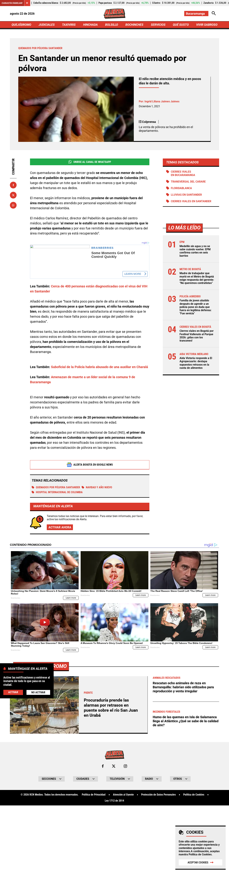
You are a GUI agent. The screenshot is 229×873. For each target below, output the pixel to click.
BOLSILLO (111, 24)
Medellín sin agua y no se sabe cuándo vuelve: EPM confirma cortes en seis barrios (195, 251)
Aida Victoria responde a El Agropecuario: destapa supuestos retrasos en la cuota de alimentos (196, 362)
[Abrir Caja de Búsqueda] (214, 13)
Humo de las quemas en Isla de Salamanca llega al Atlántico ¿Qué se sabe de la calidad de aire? (185, 721)
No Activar (38, 692)
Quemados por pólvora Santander (58, 487)
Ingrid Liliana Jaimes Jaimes (162, 101)
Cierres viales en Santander (191, 201)
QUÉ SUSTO (181, 24)
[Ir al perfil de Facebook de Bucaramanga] (103, 766)
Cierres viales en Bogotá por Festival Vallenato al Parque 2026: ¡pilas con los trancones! (197, 335)
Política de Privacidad (93, 794)
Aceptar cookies (198, 862)
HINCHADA (90, 24)
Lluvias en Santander (186, 194)
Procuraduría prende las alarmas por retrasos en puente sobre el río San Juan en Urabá (111, 708)
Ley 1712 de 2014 (114, 800)
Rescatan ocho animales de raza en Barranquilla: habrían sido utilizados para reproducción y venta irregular (183, 687)
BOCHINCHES (134, 24)
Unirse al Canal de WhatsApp (92, 162)
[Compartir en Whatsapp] (13, 205)
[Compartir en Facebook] (13, 185)
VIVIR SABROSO (206, 24)
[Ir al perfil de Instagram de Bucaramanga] (125, 766)
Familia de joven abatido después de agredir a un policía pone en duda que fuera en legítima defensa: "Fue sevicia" (196, 307)
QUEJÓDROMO (21, 24)
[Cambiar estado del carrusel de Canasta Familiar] (27, 3)
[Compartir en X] (13, 195)
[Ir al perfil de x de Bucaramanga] (113, 766)
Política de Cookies (200, 854)
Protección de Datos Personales (158, 794)
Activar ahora (59, 527)
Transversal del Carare (188, 181)
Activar (13, 692)
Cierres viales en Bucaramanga (183, 173)
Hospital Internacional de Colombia (59, 492)
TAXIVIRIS (69, 24)
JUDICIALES (47, 24)
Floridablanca (181, 188)
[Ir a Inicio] (114, 14)
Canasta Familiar (12, 3)
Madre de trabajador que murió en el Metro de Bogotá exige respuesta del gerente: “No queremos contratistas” (197, 278)
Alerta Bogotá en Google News (93, 464)
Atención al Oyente (123, 794)
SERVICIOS (158, 24)
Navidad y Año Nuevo (99, 487)
